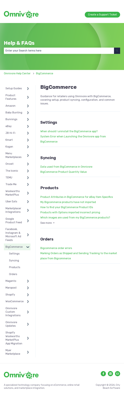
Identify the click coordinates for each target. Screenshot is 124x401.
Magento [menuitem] (10, 280)
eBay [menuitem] (8, 126)
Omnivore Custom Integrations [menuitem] (13, 312)
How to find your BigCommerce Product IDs (66, 207)
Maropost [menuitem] (11, 287)
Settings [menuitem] (14, 253)
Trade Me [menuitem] (10, 184)
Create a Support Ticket (105, 3)
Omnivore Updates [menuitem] (11, 324)
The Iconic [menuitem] (11, 170)
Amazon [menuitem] (10, 105)
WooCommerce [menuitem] (14, 301)
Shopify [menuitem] (10, 294)
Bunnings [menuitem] (11, 119)
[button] (28, 88)
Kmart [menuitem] (9, 139)
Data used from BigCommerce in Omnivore (66, 166)
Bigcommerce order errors (56, 248)
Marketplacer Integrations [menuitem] (13, 210)
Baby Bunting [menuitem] (13, 112)
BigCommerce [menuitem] (14, 246)
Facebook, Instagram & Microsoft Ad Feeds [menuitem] (13, 234)
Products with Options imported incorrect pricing (70, 212)
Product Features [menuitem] (10, 97)
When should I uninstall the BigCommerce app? (69, 131)
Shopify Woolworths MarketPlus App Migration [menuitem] (13, 338)
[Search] (117, 51)
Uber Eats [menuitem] (11, 201)
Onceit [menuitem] (9, 163)
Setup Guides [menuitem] (13, 88)
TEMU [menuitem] (8, 177)
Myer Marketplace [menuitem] (12, 352)
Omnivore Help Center (17, 73)
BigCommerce (44, 73)
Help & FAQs (19, 43)
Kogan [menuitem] (9, 146)
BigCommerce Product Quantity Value (63, 171)
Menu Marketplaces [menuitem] (13, 155)
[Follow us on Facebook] (103, 373)
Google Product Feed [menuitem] (13, 220)
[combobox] (59, 51)
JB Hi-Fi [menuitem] (10, 132)
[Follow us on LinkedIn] (110, 373)
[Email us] (117, 373)
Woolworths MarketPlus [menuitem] (12, 193)
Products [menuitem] (14, 267)
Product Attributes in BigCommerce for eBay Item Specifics (76, 196)
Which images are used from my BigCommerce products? (75, 217)
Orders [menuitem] (13, 274)
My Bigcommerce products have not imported (68, 202)
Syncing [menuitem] (14, 260)
